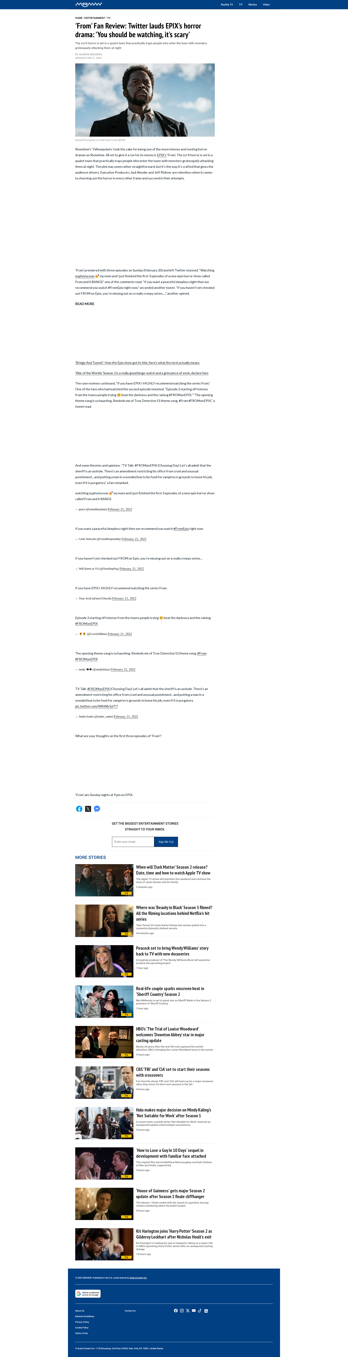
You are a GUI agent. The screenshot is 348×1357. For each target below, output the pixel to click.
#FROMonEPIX (86, 623)
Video (266, 4)
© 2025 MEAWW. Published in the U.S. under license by (102, 1278)
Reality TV (227, 4)
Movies (252, 4)
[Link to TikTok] (200, 1311)
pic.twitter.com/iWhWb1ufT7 (96, 706)
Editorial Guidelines (84, 1316)
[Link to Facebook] (176, 1310)
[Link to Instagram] (182, 1310)
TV (240, 4)
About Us (79, 1311)
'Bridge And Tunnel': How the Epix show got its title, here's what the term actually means (137, 363)
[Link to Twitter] (188, 1310)
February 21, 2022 (120, 509)
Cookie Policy (81, 1327)
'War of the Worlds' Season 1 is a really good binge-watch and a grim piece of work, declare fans (141, 373)
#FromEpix (181, 529)
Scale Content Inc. (138, 1278)
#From (201, 653)
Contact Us (130, 1311)
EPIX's (161, 155)
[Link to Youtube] (194, 1310)
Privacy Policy (82, 1322)
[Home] (88, 5)
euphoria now (85, 276)
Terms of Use (81, 1333)
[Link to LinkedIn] (206, 1311)
